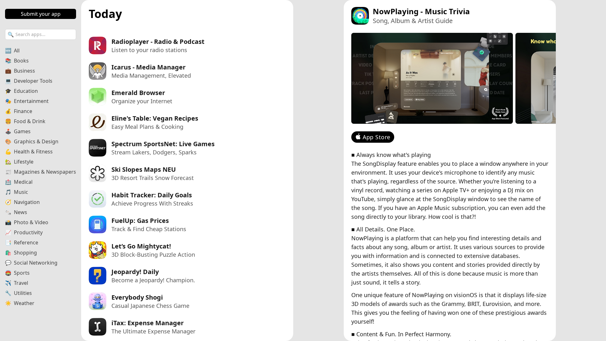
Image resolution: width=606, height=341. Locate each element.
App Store (376, 137)
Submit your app (41, 13)
